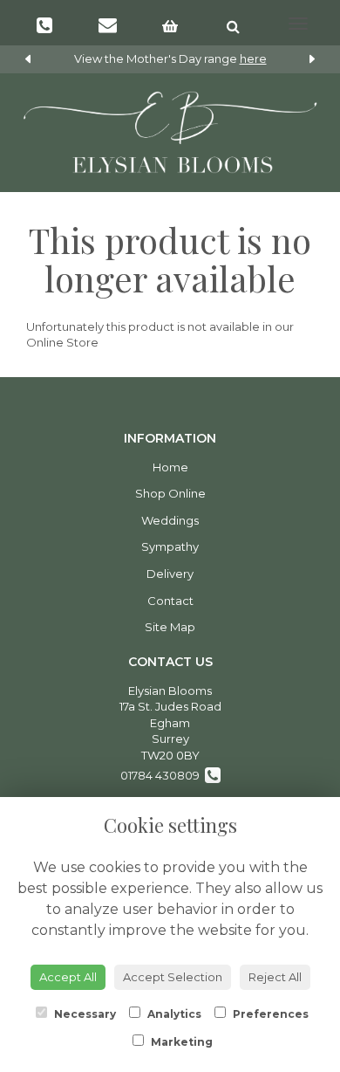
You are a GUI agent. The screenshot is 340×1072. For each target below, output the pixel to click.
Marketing (180, 1041)
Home (170, 467)
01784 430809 (162, 775)
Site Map (170, 627)
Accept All (68, 977)
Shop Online (170, 493)
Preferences (269, 1013)
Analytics (173, 1013)
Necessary (83, 1013)
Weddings (170, 520)
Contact (170, 601)
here (253, 58)
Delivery (170, 574)
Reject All (275, 977)
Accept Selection (172, 977)
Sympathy (170, 546)
